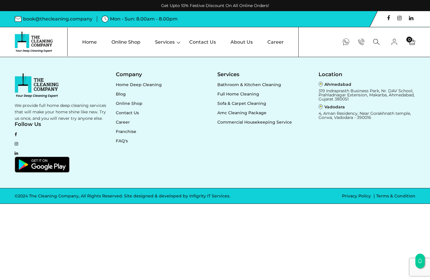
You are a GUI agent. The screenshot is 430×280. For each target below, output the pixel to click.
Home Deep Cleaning (139, 84)
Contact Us (127, 112)
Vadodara (334, 107)
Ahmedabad (337, 84)
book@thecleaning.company (57, 19)
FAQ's (122, 141)
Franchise (126, 131)
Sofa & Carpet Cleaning (241, 103)
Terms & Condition (395, 196)
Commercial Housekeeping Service (254, 122)
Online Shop (129, 103)
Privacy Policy (357, 196)
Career (123, 122)
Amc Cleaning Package (241, 112)
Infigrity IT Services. (209, 196)
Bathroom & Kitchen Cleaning (249, 84)
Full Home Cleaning (238, 94)
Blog (121, 94)
